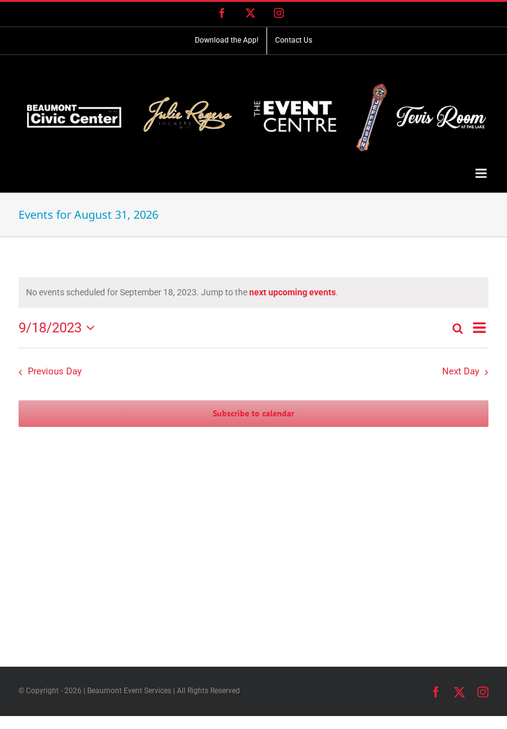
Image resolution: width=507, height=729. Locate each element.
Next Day (460, 371)
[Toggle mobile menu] (481, 173)
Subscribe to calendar (253, 413)
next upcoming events (292, 292)
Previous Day (55, 371)
